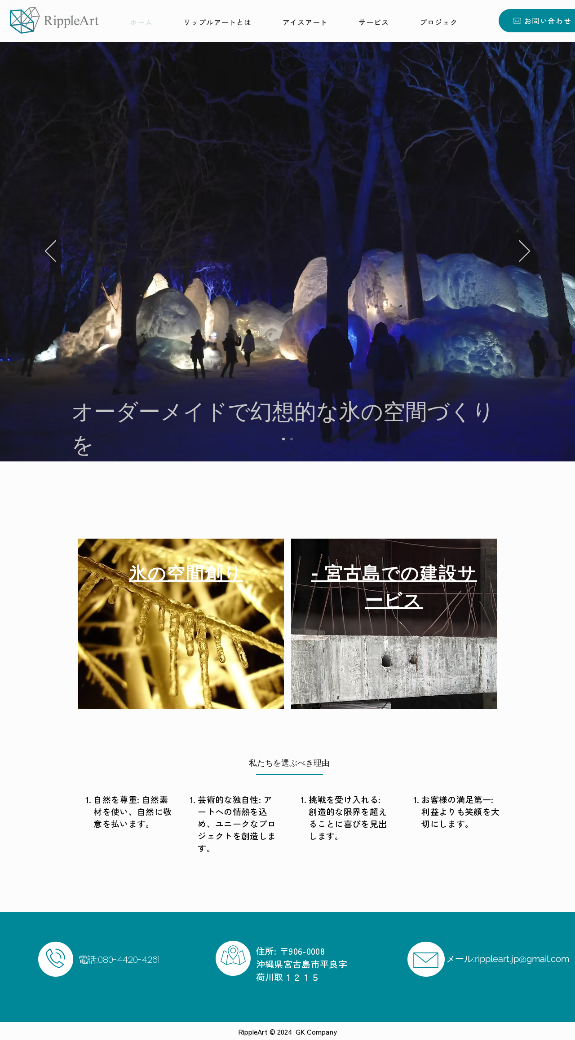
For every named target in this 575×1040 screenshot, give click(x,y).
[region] (181, 624)
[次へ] (524, 251)
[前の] (50, 251)
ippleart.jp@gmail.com (523, 958)
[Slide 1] (291, 439)
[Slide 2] (283, 439)
